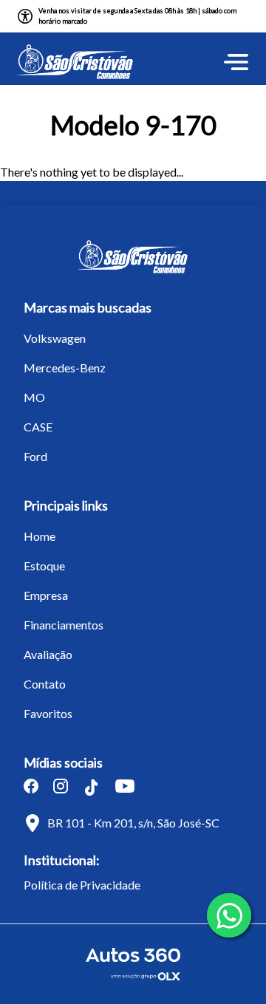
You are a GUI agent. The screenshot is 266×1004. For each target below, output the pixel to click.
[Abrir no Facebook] (31, 786)
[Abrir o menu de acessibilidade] (25, 16)
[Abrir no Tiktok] (91, 787)
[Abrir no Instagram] (60, 786)
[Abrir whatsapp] (229, 915)
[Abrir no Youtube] (124, 786)
